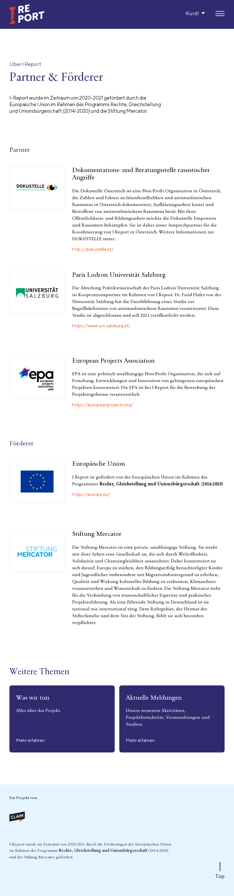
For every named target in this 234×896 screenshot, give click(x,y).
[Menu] (220, 14)
